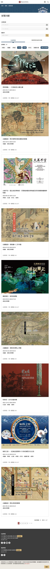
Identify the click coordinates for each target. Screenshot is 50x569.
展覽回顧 (11, 5)
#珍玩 (29, 47)
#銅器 (24, 47)
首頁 (2, 5)
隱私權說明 (27, 563)
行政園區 (16, 538)
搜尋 (47, 35)
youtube (7, 543)
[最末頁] (31, 523)
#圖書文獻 (36, 47)
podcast (9, 543)
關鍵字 (3, 33)
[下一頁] (29, 523)
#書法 (3, 47)
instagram (4, 543)
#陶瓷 (13, 47)
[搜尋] (48, 1)
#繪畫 (8, 47)
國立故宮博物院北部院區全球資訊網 (24, 2)
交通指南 (19, 536)
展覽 (6, 5)
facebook (2, 543)
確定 (47, 567)
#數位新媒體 (44, 47)
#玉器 (19, 47)
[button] (2, 2)
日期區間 (3, 22)
